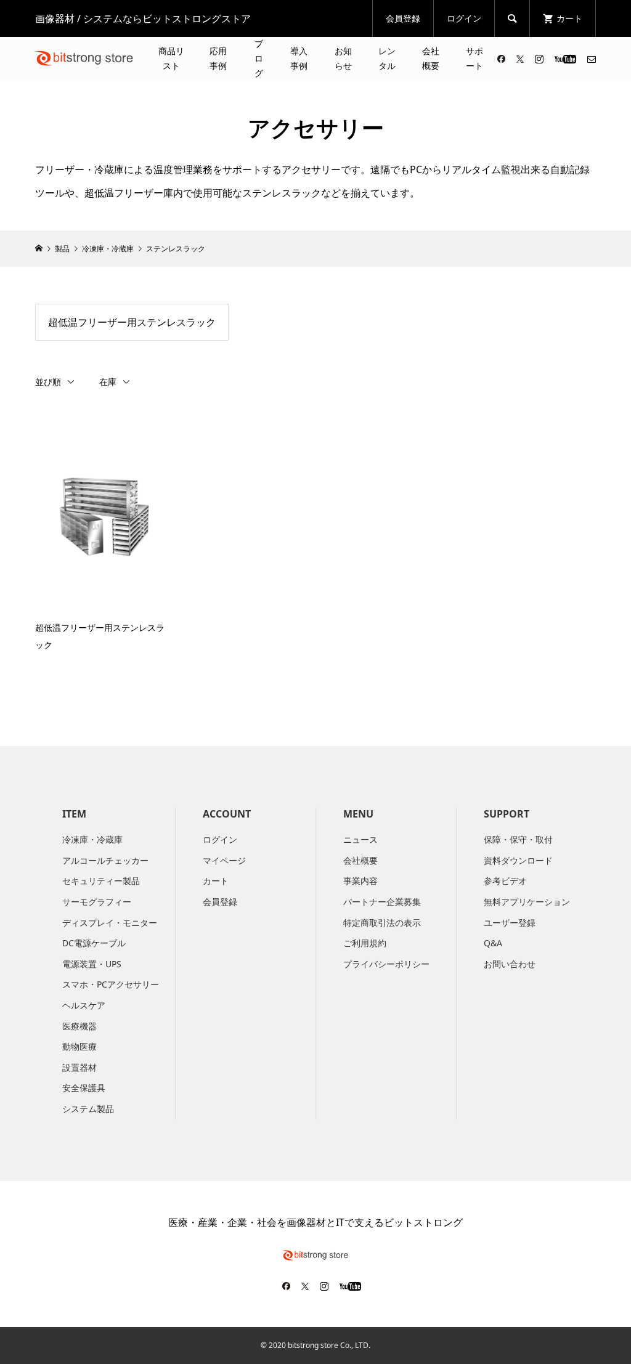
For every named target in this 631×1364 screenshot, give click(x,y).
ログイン (464, 18)
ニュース (360, 839)
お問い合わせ (509, 964)
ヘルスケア (83, 1005)
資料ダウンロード (518, 860)
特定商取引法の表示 (382, 922)
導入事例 (298, 58)
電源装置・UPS (91, 964)
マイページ (224, 860)
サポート (474, 58)
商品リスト (171, 58)
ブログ (258, 58)
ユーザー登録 (509, 922)
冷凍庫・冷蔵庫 (92, 839)
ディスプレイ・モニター (109, 922)
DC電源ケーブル (94, 943)
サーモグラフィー (96, 901)
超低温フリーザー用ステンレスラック (132, 322)
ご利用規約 (364, 943)
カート (216, 881)
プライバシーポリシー (386, 964)
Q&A (493, 943)
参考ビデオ (505, 881)
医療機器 (79, 1026)
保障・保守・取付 (518, 839)
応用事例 (218, 58)
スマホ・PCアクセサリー (110, 984)
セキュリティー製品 (101, 881)
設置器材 (79, 1067)
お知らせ (343, 58)
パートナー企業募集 (382, 901)
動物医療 (79, 1046)
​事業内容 (360, 881)
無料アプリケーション (527, 901)
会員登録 (403, 18)
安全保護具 (83, 1088)
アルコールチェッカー (105, 860)
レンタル (387, 58)
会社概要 (430, 58)
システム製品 (88, 1108)
